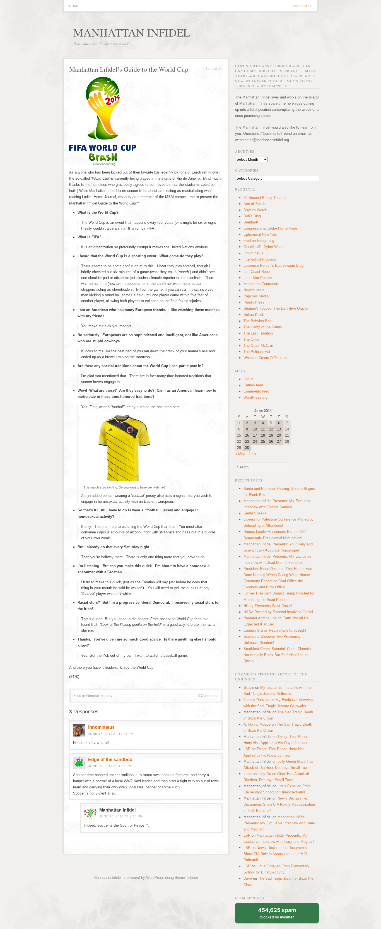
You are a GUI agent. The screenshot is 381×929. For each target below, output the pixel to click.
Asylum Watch (255, 210)
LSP (246, 749)
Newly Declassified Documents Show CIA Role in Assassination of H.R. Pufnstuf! (279, 804)
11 (263, 429)
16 (247, 435)
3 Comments (208, 696)
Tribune (192, 877)
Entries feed (253, 385)
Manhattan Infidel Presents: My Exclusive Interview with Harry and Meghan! (279, 823)
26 (271, 441)
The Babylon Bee (257, 321)
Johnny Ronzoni (256, 700)
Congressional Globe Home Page (270, 228)
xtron (247, 774)
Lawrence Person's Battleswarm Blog (273, 265)
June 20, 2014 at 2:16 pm (121, 816)
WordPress (155, 877)
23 (247, 441)
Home (74, 5)
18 (263, 435)
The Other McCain (258, 345)
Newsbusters (253, 290)
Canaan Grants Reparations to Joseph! (274, 630)
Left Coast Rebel (257, 271)
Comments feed (256, 391)
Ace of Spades (255, 204)
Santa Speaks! (255, 513)
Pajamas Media (256, 296)
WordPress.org (255, 397)
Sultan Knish (253, 314)
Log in (248, 379)
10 (255, 429)
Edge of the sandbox (110, 759)
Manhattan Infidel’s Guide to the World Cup (128, 69)
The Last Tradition (258, 333)
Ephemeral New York (260, 234)
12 (271, 429)
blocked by (277, 913)
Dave (247, 878)
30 (247, 448)
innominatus (101, 727)
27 (279, 441)
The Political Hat (256, 352)
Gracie (248, 687)
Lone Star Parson (257, 278)
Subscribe (302, 5)
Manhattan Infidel (131, 32)
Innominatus (253, 253)
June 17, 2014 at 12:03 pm (111, 733)
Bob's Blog (252, 216)
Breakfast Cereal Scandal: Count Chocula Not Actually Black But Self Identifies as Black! (277, 655)
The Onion (251, 339)
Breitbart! (250, 222)
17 (255, 435)
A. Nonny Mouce (257, 724)
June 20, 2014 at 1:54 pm (110, 765)
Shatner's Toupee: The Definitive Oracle (275, 308)
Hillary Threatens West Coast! (267, 606)
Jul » (252, 454)
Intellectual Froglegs (259, 259)
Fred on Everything (258, 241)
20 (279, 435)
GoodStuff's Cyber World (263, 247)
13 (279, 429)
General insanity (99, 696)
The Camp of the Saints (262, 327)
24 (255, 441)
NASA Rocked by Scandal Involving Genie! (278, 612)
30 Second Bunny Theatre (264, 198)
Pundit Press (253, 302)
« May (240, 454)
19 (271, 435)
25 (263, 441)
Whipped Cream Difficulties (265, 358)
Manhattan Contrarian (260, 284)
